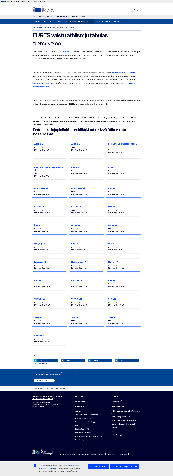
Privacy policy (111, 454)
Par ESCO (47, 21)
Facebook (69, 360)
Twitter (41, 360)
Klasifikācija (60, 21)
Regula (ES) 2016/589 (65, 52)
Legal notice (123, 454)
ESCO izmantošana (45, 27)
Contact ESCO (80, 401)
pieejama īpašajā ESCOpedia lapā (43, 83)
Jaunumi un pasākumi (103, 21)
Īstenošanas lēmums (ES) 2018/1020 (125, 73)
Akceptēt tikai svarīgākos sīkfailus (124, 467)
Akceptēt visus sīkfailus (99, 467)
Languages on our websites (87, 454)
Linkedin (95, 360)
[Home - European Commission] (47, 9)
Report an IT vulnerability (67, 454)
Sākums (37, 21)
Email (121, 360)
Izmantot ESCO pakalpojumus (80, 21)
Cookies (101, 454)
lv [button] (138, 10)
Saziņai (116, 21)
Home (34, 27)
